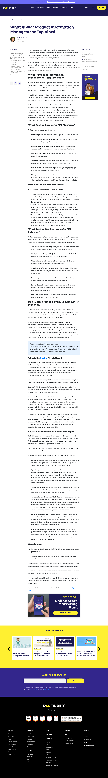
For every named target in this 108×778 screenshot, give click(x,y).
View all (29, 747)
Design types (11, 754)
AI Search (10, 739)
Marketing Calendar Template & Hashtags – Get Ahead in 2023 (43, 653)
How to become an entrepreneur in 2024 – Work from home (21, 655)
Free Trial (101, 7)
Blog (47, 744)
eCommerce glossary (51, 760)
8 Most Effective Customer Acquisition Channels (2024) (64, 653)
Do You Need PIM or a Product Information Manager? (17, 67)
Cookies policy (69, 743)
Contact (86, 736)
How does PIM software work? (17, 60)
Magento (29, 739)
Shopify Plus (30, 736)
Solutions (30, 730)
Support (67, 730)
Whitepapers (49, 747)
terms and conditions (34, 689)
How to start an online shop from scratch (88, 68)
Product (10, 730)
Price (47, 730)
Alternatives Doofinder (52, 765)
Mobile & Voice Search (14, 747)
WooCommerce (31, 741)
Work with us (87, 739)
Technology (30, 754)
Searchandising (12, 741)
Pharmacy (29, 756)
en (86, 7)
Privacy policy (69, 738)
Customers (49, 734)
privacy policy (46, 689)
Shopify (29, 734)
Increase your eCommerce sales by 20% (88, 54)
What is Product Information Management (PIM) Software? (17, 54)
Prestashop (30, 744)
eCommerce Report (51, 757)
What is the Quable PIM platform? (18, 69)
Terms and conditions (71, 740)
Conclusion (13, 74)
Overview (10, 734)
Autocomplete (12, 744)
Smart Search (11, 736)
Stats (9, 752)
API (47, 755)
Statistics (48, 752)
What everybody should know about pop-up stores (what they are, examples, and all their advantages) (86, 653)
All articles (14, 14)
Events (47, 750)
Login (92, 7)
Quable (43, 358)
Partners (48, 742)
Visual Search (12, 749)
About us (86, 734)
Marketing (16, 650)
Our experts (49, 762)
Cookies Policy (9, 763)
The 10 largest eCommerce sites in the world (89, 61)
